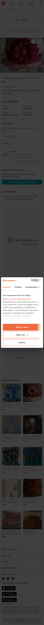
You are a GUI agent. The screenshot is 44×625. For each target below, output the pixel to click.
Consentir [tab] (7, 287)
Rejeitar (22, 342)
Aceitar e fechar (22, 327)
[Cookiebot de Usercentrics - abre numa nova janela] (31, 280)
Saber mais (20, 335)
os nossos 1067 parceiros (19, 299)
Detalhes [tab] (18, 287)
